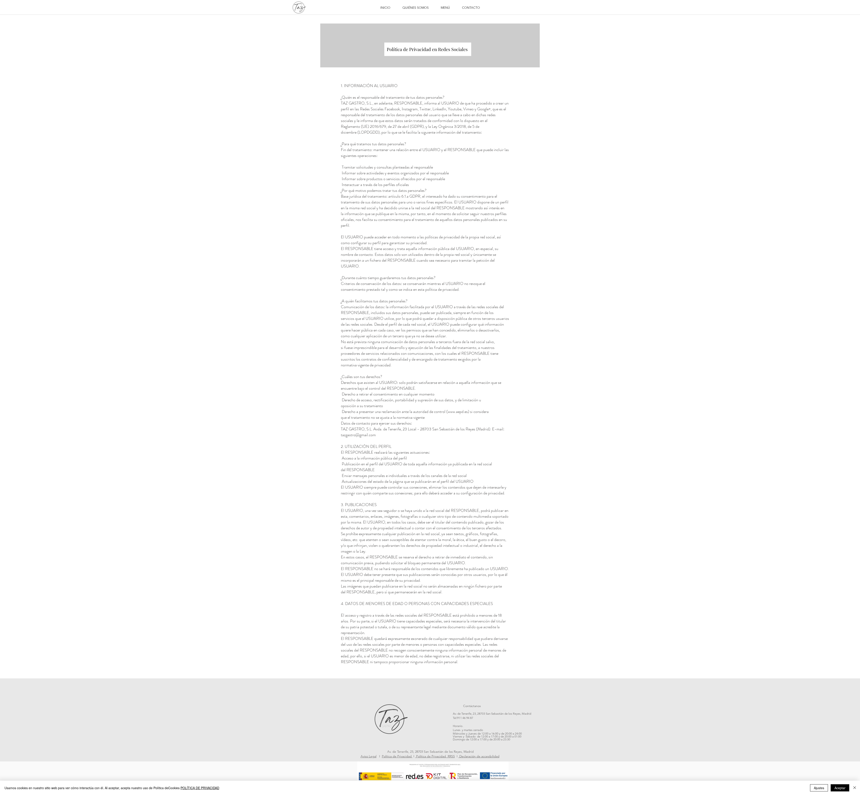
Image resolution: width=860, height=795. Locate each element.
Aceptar (839, 788)
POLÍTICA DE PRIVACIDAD (200, 788)
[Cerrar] (854, 787)
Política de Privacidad (397, 756)
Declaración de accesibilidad (478, 756)
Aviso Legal (368, 756)
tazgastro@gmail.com (358, 435)
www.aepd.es (458, 412)
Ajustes (819, 788)
